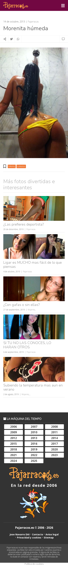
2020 (54, 449)
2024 (13, 461)
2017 (54, 444)
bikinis (11, 166)
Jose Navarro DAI (20, 534)
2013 (34, 438)
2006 (13, 427)
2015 (13, 444)
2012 (13, 438)
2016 (34, 444)
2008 (54, 427)
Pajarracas (33, 21)
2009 (13, 432)
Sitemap (49, 537)
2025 (34, 461)
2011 (54, 432)
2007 (34, 427)
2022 (34, 455)
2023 (54, 455)
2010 (34, 432)
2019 (34, 449)
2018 (13, 449)
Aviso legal (52, 534)
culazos (21, 166)
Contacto (37, 534)
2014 (54, 438)
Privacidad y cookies (29, 537)
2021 (13, 455)
